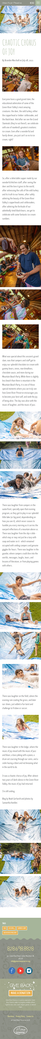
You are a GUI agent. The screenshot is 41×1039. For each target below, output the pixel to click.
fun (4, 928)
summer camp (22, 928)
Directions (11, 1016)
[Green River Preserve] (12, 3)
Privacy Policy (20, 1016)
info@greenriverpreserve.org (20, 961)
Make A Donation (20, 993)
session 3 (12, 928)
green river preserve (10, 933)
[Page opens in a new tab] (12, 970)
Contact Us (30, 1016)
